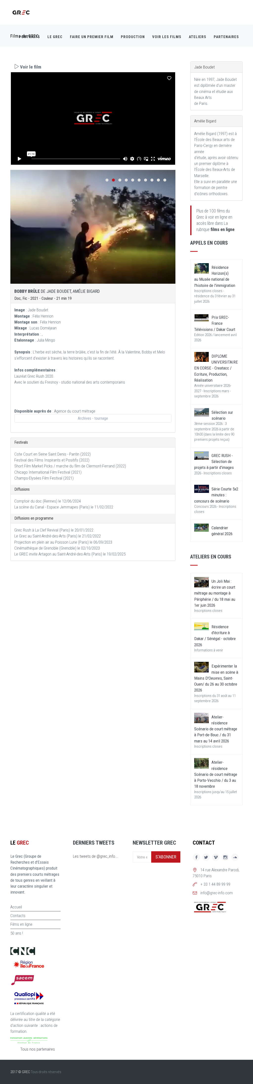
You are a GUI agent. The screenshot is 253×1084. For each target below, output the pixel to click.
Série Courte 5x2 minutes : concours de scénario (216, 495)
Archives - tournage (93, 418)
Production (133, 37)
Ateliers (197, 37)
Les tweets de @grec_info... (95, 856)
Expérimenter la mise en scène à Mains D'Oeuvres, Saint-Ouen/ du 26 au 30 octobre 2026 (216, 678)
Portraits (29, 37)
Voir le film (30, 67)
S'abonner (165, 856)
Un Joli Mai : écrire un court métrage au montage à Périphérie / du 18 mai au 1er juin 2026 (214, 593)
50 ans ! (16, 933)
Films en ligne (21, 924)
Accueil (16, 906)
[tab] (93, 67)
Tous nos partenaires (37, 1049)
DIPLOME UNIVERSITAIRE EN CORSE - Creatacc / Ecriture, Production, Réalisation (216, 368)
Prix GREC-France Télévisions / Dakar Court (214, 323)
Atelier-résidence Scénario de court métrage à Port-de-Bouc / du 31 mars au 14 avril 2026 (215, 729)
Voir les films (166, 37)
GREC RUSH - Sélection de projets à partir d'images (214, 461)
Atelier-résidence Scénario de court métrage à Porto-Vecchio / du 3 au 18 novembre (215, 774)
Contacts (17, 915)
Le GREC (55, 37)
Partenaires (226, 37)
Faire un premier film (91, 37)
